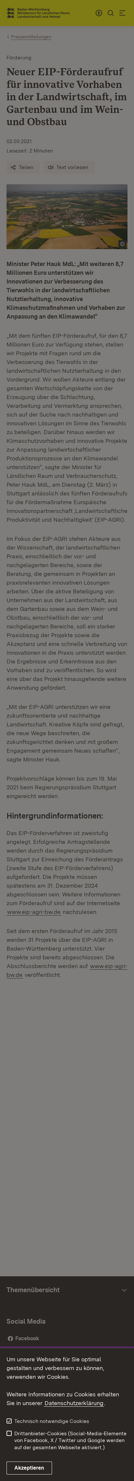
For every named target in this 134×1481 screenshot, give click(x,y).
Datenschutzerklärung (74, 1403)
